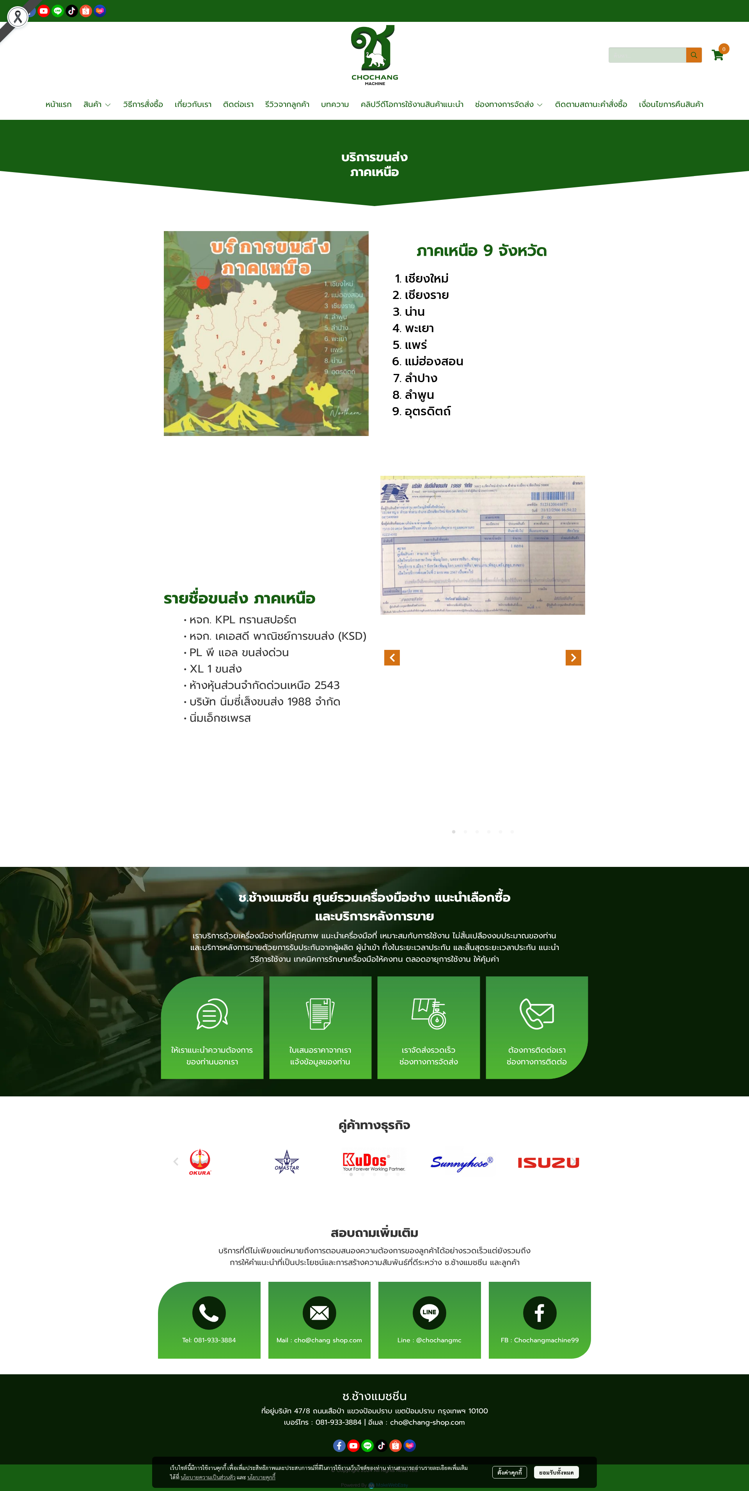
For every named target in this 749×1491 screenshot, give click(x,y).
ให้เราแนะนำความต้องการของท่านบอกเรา (212, 1056)
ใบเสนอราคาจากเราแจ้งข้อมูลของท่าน (320, 1056)
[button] (655, 55)
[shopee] (86, 11)
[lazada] (100, 11)
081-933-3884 (215, 1340)
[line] (57, 11)
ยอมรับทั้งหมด (556, 1472)
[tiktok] (72, 11)
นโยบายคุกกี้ (261, 1476)
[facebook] (29, 11)
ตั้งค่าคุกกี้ (509, 1472)
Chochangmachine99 (546, 1340)
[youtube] (43, 11)
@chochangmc (438, 1340)
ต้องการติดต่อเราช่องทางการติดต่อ (537, 1056)
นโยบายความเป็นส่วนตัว (208, 1476)
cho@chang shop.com (328, 1340)
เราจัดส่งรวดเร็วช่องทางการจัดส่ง (428, 1056)
